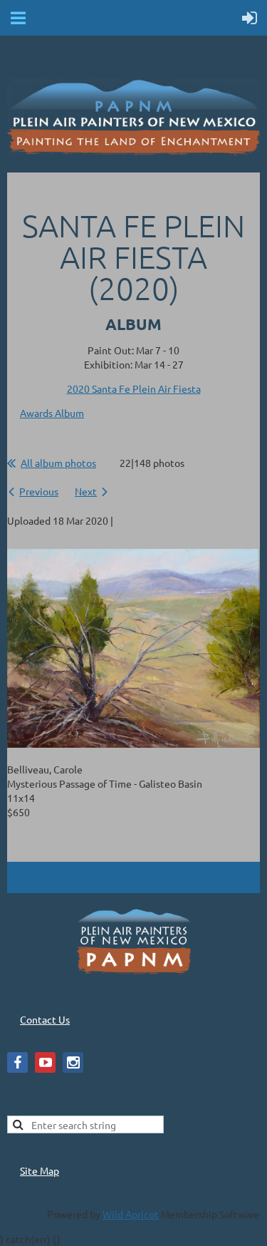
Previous (38, 491)
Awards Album (52, 412)
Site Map (39, 1170)
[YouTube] (45, 1062)
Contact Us (45, 1019)
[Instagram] (73, 1062)
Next (86, 491)
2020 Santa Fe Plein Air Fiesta (134, 388)
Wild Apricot (131, 1214)
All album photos (58, 462)
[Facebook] (17, 1062)
